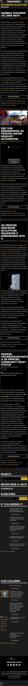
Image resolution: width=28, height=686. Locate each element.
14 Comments (15, 614)
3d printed (9, 213)
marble (3, 105)
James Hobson (15, 367)
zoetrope (14, 303)
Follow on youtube (7, 489)
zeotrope (12, 346)
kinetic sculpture (12, 215)
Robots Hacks (21, 101)
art (2, 346)
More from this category (8, 551)
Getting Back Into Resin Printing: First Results (17, 544)
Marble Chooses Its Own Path (13, 14)
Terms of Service (7, 675)
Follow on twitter (4, 489)
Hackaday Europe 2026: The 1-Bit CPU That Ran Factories (17, 519)
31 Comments (15, 541)
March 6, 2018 (5, 18)
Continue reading (16, 97)
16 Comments (23, 18)
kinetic (23, 103)
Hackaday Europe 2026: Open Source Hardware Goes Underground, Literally (17, 528)
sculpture (13, 105)
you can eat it (14, 93)
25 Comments (15, 548)
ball (20, 103)
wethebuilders (15, 464)
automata (4, 215)
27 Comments (15, 622)
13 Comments (15, 588)
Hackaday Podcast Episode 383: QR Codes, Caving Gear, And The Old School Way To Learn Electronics (17, 594)
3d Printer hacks (12, 101)
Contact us (12, 489)
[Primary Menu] (26, 1)
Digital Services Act (16, 675)
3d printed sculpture (12, 103)
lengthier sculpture (10, 82)
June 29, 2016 (4, 241)
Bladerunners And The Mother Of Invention (17, 537)
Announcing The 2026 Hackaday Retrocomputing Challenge (16, 635)
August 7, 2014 (5, 367)
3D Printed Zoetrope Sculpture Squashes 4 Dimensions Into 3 (13, 232)
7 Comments (14, 533)
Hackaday (14, 1)
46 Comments (23, 241)
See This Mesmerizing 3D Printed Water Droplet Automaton (12, 134)
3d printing (22, 344)
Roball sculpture (11, 28)
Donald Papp (17, 141)
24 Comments (15, 523)
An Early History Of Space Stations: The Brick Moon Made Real (17, 510)
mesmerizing (21, 215)
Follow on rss (9, 489)
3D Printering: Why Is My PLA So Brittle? (17, 618)
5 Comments (14, 600)
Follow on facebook (2, 489)
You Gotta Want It (15, 585)
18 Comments (15, 514)
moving (8, 105)
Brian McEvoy (14, 18)
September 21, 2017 (6, 141)
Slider (19, 342)
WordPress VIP (17, 678)
